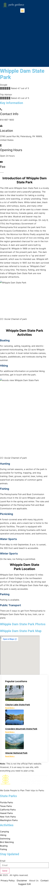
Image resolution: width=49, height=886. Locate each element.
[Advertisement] (24, 38)
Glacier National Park (16, 753)
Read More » (10, 708)
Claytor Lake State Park (17, 704)
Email (2, 861)
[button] (22, 10)
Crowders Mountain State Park (21, 728)
